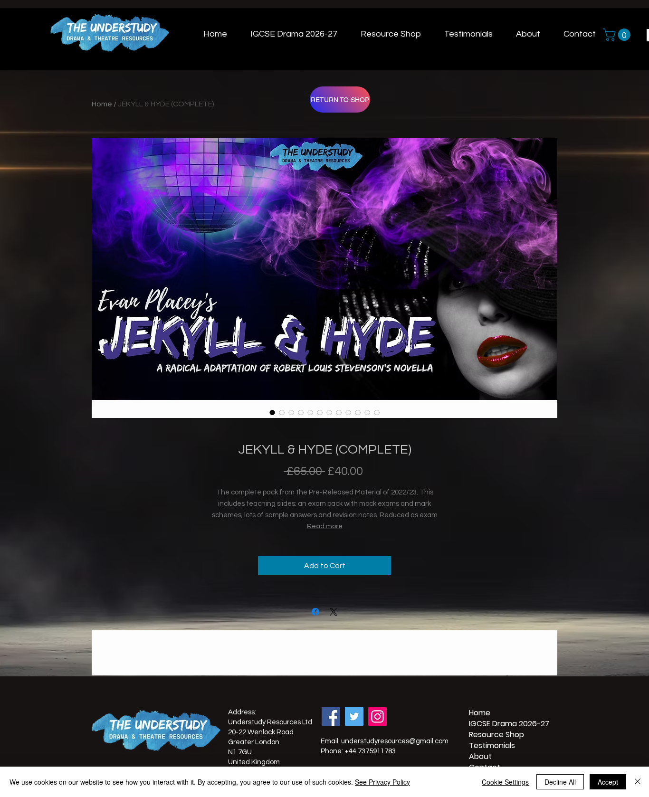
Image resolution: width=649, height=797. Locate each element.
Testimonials (492, 745)
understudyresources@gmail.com (395, 741)
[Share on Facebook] (315, 611)
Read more (325, 526)
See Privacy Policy (382, 782)
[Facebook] (331, 716)
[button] (618, 34)
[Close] (637, 781)
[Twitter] (354, 716)
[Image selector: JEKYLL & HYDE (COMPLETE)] (272, 412)
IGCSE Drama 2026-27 (492, 723)
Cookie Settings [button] (505, 782)
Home (102, 104)
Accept (608, 782)
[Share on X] (333, 611)
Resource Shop (492, 734)
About (480, 756)
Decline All (560, 782)
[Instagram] (377, 716)
